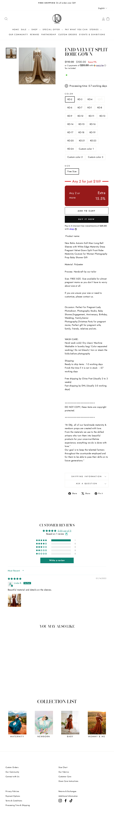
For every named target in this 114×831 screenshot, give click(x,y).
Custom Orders (12, 767)
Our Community (12, 771)
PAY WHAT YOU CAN (76, 29)
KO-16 (93, 124)
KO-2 (69, 99)
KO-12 (80, 116)
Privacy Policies (12, 791)
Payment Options (13, 796)
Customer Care (65, 776)
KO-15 (81, 124)
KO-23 (93, 140)
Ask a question (86, 483)
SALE (24, 29)
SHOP (35, 29)
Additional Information (68, 796)
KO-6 (69, 107)
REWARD (34, 34)
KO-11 (91, 116)
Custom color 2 (75, 157)
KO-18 (81, 132)
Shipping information (86, 476)
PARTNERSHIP (48, 34)
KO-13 (102, 116)
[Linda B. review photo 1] (14, 600)
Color (69, 93)
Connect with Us (12, 776)
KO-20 (70, 140)
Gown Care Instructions (68, 781)
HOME (15, 29)
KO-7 (80, 107)
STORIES (95, 29)
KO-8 (99, 107)
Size (67, 165)
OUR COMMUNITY (18, 34)
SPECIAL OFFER (52, 29)
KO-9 (69, 116)
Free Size (72, 171)
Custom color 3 (95, 157)
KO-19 (92, 132)
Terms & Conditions (14, 800)
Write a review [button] (57, 560)
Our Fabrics (64, 771)
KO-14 (70, 124)
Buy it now (86, 219)
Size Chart (63, 767)
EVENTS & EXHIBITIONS (92, 34)
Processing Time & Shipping (18, 805)
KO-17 (70, 132)
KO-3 (80, 99)
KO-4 (90, 99)
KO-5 (100, 99)
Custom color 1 (86, 148)
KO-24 (70, 148)
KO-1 (89, 107)
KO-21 (82, 140)
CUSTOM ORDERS (67, 34)
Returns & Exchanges (67, 791)
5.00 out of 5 (64, 530)
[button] (86, 65)
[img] (14, 578)
